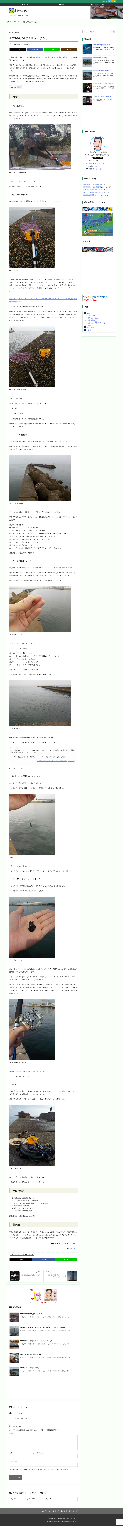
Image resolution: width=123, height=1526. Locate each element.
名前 (11, 1453)
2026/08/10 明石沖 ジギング (101, 45)
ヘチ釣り (66, 1243)
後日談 (89, 330)
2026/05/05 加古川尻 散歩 (29, 1368)
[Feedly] (114, 1)
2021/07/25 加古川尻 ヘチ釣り (31, 1354)
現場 (88, 313)
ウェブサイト (13, 1461)
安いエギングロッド (41, 311)
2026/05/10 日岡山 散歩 (100, 58)
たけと (104, 192)
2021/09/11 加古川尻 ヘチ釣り (31, 1314)
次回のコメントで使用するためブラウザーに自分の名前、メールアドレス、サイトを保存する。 (40, 1469)
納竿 (89, 325)
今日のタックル (92, 317)
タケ (75, 1248)
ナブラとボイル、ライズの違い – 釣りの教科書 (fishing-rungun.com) (56, 761)
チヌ (60, 1243)
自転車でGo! (91, 315)
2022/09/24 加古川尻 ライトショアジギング (36, 1341)
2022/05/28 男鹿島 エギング (91, 189)
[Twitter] (109, 1)
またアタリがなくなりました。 (97, 323)
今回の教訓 (90, 327)
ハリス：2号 (16, 411)
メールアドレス (38, 1453)
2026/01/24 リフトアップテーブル (103, 83)
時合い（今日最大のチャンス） (97, 322)
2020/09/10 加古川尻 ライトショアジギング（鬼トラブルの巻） (43, 1327)
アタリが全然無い (93, 319)
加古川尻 (72, 1243)
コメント (12, 1433)
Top (12, 32)
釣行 (18, 32)
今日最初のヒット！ (94, 320)
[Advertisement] (43, 1386)
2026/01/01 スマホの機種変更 (102, 96)
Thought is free (72, 1521)
